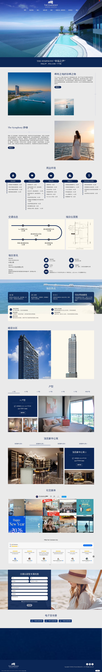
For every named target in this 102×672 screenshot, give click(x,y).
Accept (97, 670)
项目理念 (31, 10)
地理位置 (45, 10)
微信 (77, 10)
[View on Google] (15, 559)
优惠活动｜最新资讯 (60, 10)
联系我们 (70, 10)
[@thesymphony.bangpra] (37, 497)
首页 (25, 10)
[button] (8, 556)
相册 (51, 10)
